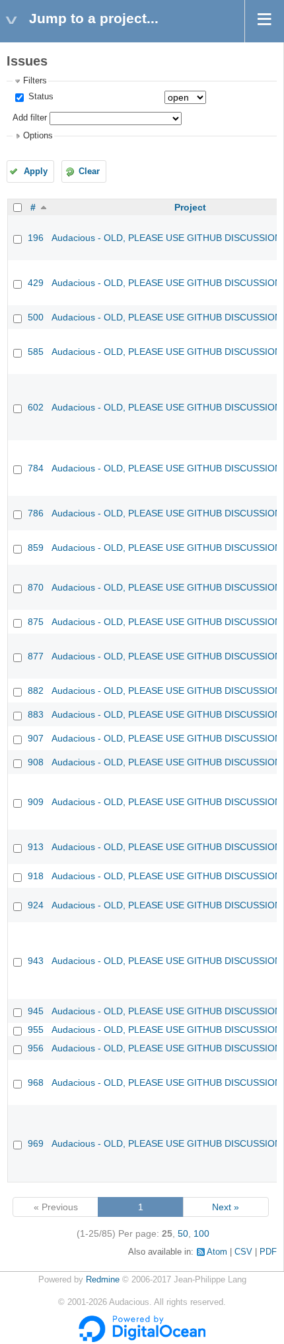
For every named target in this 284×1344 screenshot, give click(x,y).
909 (36, 801)
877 (36, 656)
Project (190, 207)
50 (183, 1233)
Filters (35, 80)
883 (36, 714)
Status (39, 96)
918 (36, 876)
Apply (36, 171)
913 (36, 846)
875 (36, 621)
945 (36, 1011)
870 (36, 587)
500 (36, 317)
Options (38, 135)
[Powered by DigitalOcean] (142, 1339)
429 (36, 282)
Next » (225, 1207)
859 (36, 547)
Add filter (30, 117)
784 (36, 468)
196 (36, 237)
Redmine (103, 1279)
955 (36, 1029)
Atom (217, 1252)
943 (36, 960)
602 (36, 407)
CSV (243, 1252)
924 (36, 905)
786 (36, 513)
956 (36, 1048)
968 (36, 1082)
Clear (89, 171)
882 (36, 690)
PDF (268, 1252)
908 (36, 762)
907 (36, 738)
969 (36, 1143)
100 (201, 1233)
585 (36, 351)
